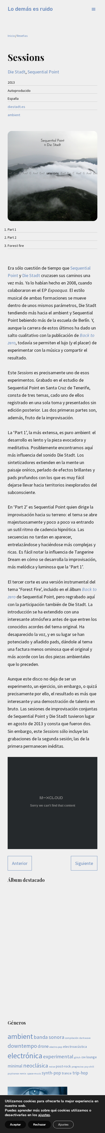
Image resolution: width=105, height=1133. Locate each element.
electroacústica (75, 1046)
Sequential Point (43, 72)
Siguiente (84, 863)
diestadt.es (16, 106)
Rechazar (39, 1125)
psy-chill (89, 1066)
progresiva (78, 1066)
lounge (91, 1057)
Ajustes (63, 1125)
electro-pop (55, 1047)
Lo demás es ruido (30, 9)
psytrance (13, 1073)
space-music (34, 1073)
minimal (15, 1066)
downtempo (22, 1045)
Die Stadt (16, 72)
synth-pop (51, 1073)
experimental (58, 1056)
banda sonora (49, 1037)
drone (43, 1046)
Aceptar (15, 1125)
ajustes (44, 1115)
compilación (71, 1038)
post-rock (63, 1066)
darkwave (84, 1038)
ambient (14, 115)
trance (67, 1073)
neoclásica (35, 1065)
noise (52, 1066)
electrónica (25, 1055)
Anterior (20, 863)
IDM (83, 1057)
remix (23, 1073)
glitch (77, 1057)
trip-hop (80, 1073)
